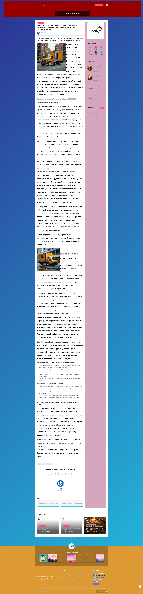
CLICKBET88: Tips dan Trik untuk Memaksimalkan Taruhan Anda (83, 581)
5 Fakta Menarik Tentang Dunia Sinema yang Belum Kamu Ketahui (65, 574)
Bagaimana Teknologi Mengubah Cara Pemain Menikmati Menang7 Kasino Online (95, 528)
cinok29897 (43, 518)
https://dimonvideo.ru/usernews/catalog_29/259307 (56, 99)
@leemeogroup (71, 550)
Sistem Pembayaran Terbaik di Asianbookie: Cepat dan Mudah (83, 575)
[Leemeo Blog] (41, 4)
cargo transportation (48, 464)
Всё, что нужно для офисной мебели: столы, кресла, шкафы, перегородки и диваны (48, 504)
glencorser (43, 32)
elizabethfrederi (93, 116)
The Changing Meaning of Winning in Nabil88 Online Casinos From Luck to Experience (98, 77)
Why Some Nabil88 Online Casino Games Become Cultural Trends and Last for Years (97, 67)
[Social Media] (90, 48)
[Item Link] (90, 68)
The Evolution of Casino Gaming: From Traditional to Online (95, 96)
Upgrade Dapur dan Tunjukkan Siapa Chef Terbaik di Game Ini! (66, 581)
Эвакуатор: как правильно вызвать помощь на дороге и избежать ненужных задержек (72, 504)
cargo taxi (40, 464)
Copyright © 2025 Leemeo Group (42, 591)
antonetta (90, 518)
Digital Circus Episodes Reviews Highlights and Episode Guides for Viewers (96, 113)
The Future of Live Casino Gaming (95, 86)
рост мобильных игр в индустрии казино (45, 528)
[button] (100, 108)
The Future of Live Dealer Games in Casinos (71, 528)
